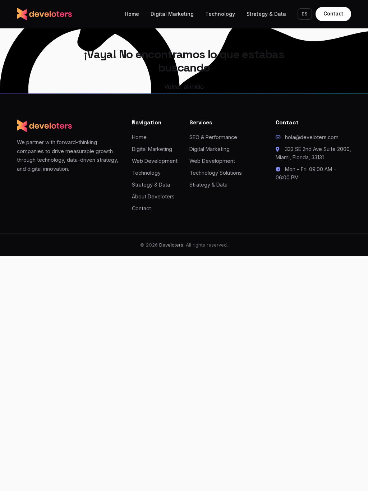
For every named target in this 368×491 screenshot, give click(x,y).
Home (132, 14)
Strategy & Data (266, 14)
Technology (220, 14)
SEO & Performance (213, 137)
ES (305, 14)
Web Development (155, 161)
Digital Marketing (172, 14)
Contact (333, 14)
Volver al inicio (184, 86)
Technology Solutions (215, 173)
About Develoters (153, 196)
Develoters (171, 245)
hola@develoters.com (312, 137)
